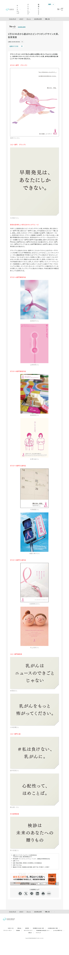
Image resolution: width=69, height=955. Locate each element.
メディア (21, 19)
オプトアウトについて (29, 930)
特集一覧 (47, 19)
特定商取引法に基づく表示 (39, 928)
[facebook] (20, 894)
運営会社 (20, 928)
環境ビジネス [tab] (38, 9)
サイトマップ (38, 932)
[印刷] (43, 894)
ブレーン (29, 19)
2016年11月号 (38, 19)
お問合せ (31, 932)
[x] (26, 894)
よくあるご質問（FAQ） (58, 930)
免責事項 (28, 928)
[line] (32, 894)
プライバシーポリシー (8, 930)
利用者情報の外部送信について (43, 930)
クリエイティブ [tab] (28, 9)
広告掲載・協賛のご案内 (54, 928)
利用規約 (19, 930)
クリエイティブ (12, 19)
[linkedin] (37, 894)
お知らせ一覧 (11, 928)
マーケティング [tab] (18, 9)
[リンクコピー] (49, 894)
